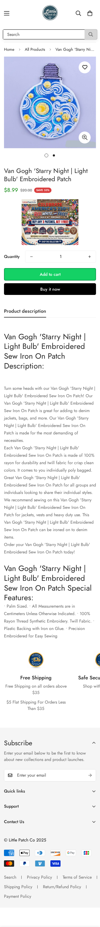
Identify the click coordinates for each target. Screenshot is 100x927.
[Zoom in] (85, 137)
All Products (35, 49)
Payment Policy (17, 896)
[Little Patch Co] (50, 13)
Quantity (12, 256)
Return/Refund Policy (62, 887)
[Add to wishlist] (85, 67)
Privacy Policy (39, 877)
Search (10, 877)
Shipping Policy (18, 887)
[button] (90, 13)
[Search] (91, 34)
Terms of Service (77, 877)
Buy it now (50, 289)
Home (9, 49)
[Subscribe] (90, 775)
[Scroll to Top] (90, 899)
